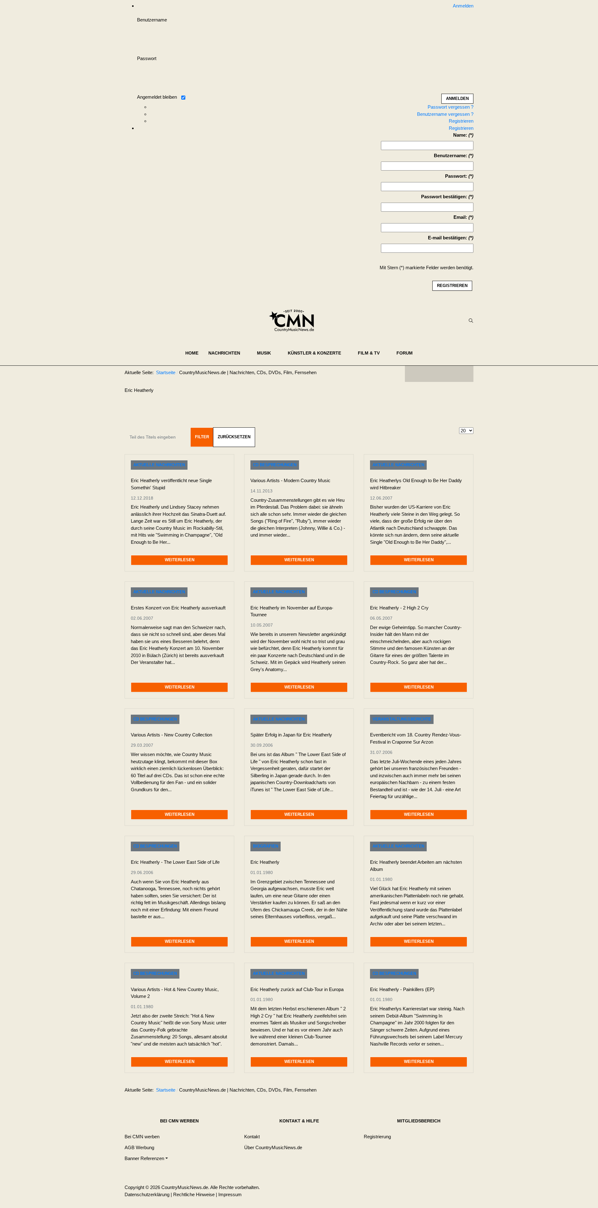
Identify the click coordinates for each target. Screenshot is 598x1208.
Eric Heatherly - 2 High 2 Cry (399, 607)
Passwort (146, 58)
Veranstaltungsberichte (402, 719)
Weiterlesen (179, 559)
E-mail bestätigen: (447, 237)
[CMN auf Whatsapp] (442, 1091)
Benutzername (152, 19)
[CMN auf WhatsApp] (439, 374)
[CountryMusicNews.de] (294, 320)
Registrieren (461, 121)
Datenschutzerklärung (147, 1194)
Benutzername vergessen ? (445, 114)
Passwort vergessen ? (450, 107)
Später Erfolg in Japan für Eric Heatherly (291, 734)
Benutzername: (450, 155)
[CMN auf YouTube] (452, 374)
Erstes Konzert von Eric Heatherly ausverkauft (178, 607)
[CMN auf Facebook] (414, 374)
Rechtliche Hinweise (194, 1194)
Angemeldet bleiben (157, 97)
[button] (227, 353)
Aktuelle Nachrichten (159, 465)
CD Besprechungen (275, 465)
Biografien (265, 846)
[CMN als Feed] (464, 374)
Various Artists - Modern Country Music (290, 480)
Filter (202, 437)
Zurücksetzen (234, 437)
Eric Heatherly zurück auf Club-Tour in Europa (297, 989)
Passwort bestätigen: (444, 196)
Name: (460, 135)
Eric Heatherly (264, 862)
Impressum (230, 1194)
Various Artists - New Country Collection (171, 734)
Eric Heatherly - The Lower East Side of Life (175, 862)
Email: (460, 217)
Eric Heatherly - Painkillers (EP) (402, 989)
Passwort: (456, 176)
